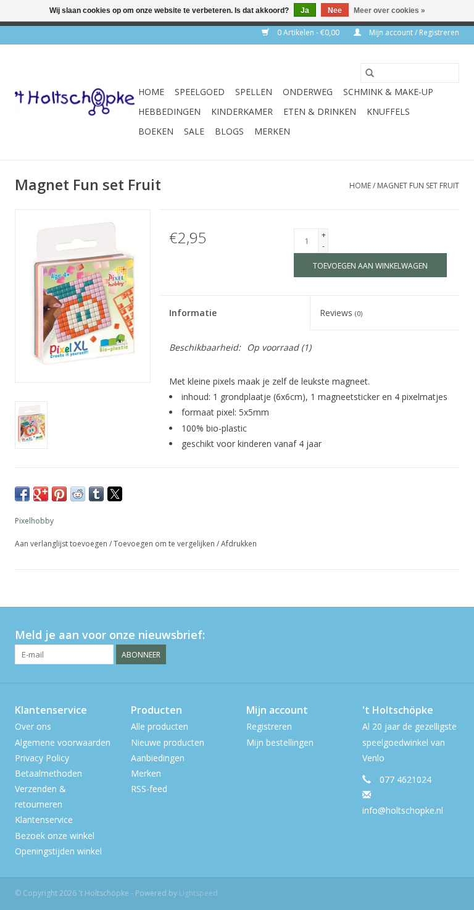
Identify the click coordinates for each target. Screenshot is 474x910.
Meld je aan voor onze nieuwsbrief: (110, 634)
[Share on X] (114, 493)
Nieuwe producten (167, 742)
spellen (253, 92)
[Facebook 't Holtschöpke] (405, 635)
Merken (272, 131)
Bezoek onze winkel (54, 835)
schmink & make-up (388, 92)
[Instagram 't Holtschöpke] (449, 635)
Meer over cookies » (389, 10)
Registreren (269, 726)
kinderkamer (242, 111)
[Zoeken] (369, 73)
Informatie (193, 313)
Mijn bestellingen (280, 742)
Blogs (229, 131)
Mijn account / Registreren (413, 32)
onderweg (308, 92)
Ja (305, 10)
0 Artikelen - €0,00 (308, 32)
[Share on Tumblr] (96, 493)
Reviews (341, 313)
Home (151, 92)
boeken (155, 131)
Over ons (33, 726)
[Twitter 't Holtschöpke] (427, 635)
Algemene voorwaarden (62, 742)
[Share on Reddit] (77, 493)
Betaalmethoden (48, 773)
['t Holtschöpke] (75, 102)
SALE (194, 131)
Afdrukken (239, 543)
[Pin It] (59, 493)
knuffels (388, 111)
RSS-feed (149, 789)
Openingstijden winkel (58, 851)
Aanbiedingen (158, 758)
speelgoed (200, 92)
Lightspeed (198, 893)
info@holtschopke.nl (402, 810)
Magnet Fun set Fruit (418, 185)
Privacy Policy (42, 758)
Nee (335, 10)
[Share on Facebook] (22, 493)
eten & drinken (319, 111)
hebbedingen (169, 111)
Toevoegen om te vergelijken (165, 543)
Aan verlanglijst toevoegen (62, 543)
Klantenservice (44, 819)
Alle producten (159, 726)
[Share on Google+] (40, 493)
